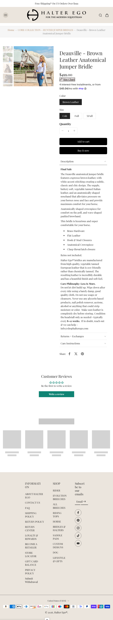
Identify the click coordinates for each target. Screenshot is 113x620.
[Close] (97, 280)
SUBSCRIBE (78, 330)
